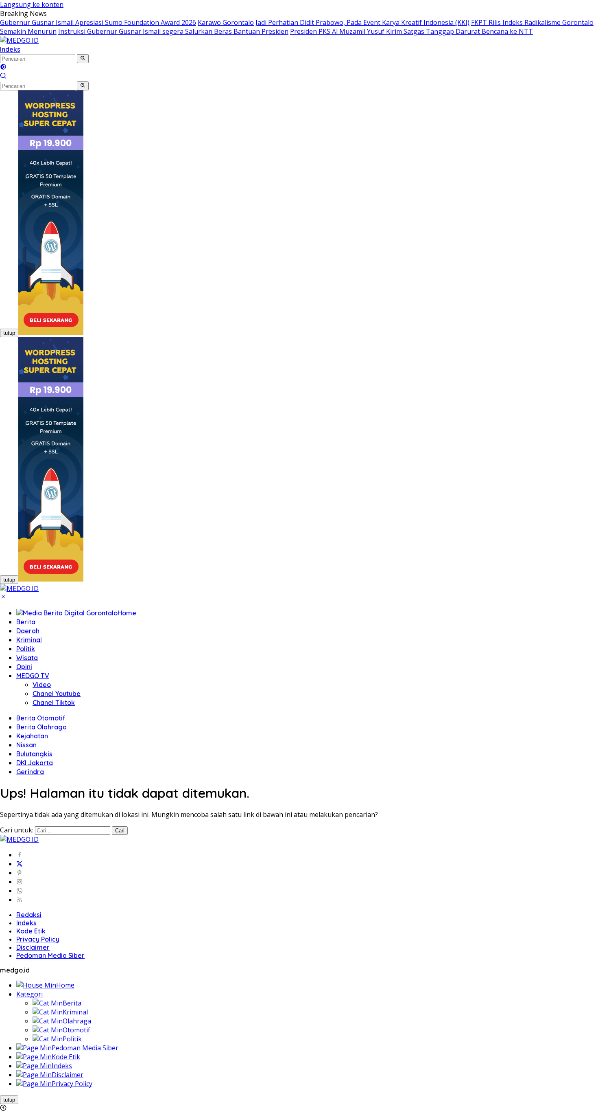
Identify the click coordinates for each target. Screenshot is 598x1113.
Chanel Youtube (57, 693)
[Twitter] (19, 863)
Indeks (10, 49)
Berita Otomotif (40, 718)
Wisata (27, 658)
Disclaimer (33, 947)
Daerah (27, 631)
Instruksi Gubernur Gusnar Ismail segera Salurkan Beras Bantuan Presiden (173, 31)
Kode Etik (31, 931)
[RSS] (19, 899)
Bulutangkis (34, 754)
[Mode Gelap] (3, 67)
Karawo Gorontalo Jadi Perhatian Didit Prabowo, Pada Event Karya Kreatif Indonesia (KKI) (333, 22)
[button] (83, 58)
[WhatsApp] (19, 890)
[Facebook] (19, 854)
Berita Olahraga (41, 727)
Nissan (26, 745)
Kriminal (29, 640)
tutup (9, 333)
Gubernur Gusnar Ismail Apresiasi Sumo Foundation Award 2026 (98, 22)
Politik (25, 649)
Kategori (29, 994)
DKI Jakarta (34, 763)
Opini (24, 667)
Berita (25, 622)
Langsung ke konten (31, 4)
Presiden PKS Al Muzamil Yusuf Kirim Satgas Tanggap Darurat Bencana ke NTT (411, 31)
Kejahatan (32, 736)
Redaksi (28, 915)
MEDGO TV (32, 676)
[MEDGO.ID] (19, 40)
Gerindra (30, 772)
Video (42, 685)
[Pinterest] (19, 872)
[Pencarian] (3, 76)
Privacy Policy (37, 939)
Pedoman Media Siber (50, 955)
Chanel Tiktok (54, 702)
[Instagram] (19, 881)
